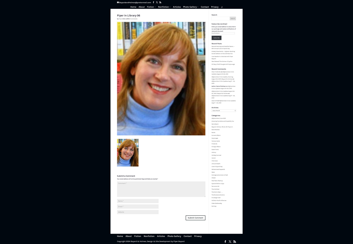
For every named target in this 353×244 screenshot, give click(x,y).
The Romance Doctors (218, 195)
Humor (214, 158)
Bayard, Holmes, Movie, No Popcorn (222, 127)
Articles (177, 7)
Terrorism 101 (215, 186)
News (213, 172)
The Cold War (215, 189)
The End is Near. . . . (217, 192)
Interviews (215, 161)
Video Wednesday (217, 203)
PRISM (213, 178)
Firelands (214, 144)
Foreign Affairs (216, 146)
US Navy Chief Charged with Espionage (223, 64)
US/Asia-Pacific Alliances (219, 200)
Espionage (215, 138)
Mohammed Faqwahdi (218, 169)
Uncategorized (216, 197)
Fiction (150, 7)
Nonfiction (163, 7)
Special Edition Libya (218, 183)
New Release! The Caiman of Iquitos (222, 61)
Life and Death (216, 163)
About (142, 7)
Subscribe (217, 38)
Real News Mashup (217, 181)
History (214, 152)
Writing (214, 206)
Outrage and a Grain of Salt (220, 175)
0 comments (133, 19)
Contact (205, 7)
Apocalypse (215, 124)
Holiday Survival (216, 155)
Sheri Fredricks (216, 72)
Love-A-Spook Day (217, 166)
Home (133, 7)
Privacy (215, 7)
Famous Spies (216, 141)
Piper (120, 19)
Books (213, 132)
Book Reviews (216, 129)
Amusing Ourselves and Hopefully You (223, 121)
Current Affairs (216, 135)
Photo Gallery (190, 7)
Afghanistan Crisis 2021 (219, 118)
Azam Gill (214, 101)
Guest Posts (215, 149)
